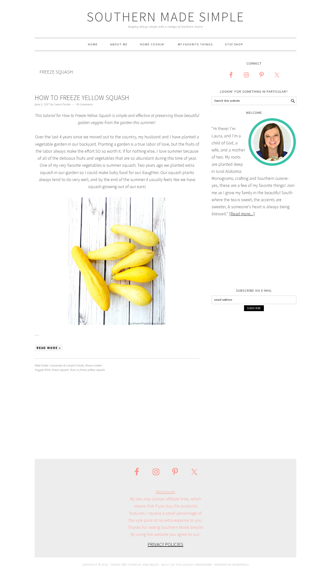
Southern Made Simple (165, 16)
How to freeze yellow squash (87, 370)
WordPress (240, 564)
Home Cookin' (93, 365)
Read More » (49, 348)
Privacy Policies (165, 544)
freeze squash (60, 370)
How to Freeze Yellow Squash (82, 97)
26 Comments (84, 104)
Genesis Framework (197, 564)
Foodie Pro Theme (123, 564)
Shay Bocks (150, 564)
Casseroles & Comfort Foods (67, 365)
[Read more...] (242, 213)
